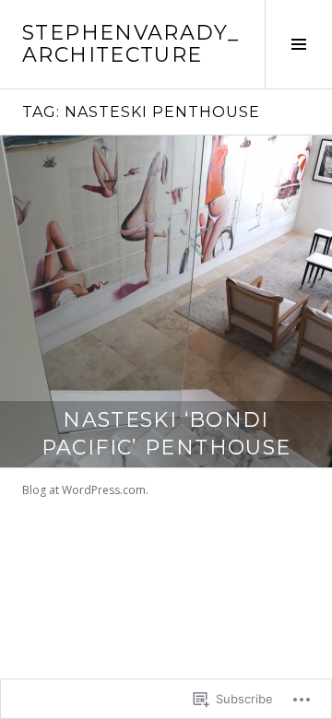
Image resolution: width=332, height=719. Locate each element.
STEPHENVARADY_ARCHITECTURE (130, 43)
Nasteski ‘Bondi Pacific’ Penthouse (166, 433)
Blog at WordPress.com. (85, 490)
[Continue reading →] (166, 301)
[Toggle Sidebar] (298, 44)
